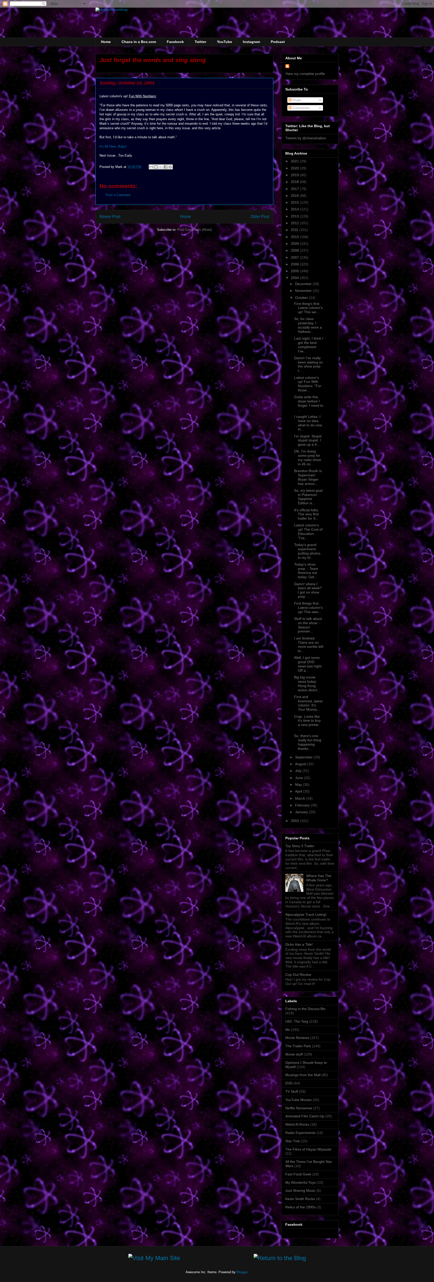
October (302, 298)
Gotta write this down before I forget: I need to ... (308, 403)
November (304, 291)
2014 (295, 209)
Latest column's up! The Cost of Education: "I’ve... (308, 531)
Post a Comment (118, 195)
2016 (295, 196)
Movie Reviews (297, 1038)
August (301, 764)
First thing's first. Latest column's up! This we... (308, 308)
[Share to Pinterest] (170, 166)
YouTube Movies (298, 1100)
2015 (295, 202)
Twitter (200, 42)
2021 (295, 161)
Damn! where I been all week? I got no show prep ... (308, 590)
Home (106, 42)
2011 (295, 230)
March (300, 798)
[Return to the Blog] (280, 1259)
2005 (295, 271)
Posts (296, 100)
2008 (295, 250)
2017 (295, 189)
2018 (295, 182)
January (302, 812)
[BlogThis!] (155, 166)
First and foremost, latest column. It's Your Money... (308, 703)
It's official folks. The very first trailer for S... (306, 514)
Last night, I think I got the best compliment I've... (308, 344)
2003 (295, 821)
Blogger (242, 1272)
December (304, 284)
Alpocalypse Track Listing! (306, 914)
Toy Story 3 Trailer (299, 846)
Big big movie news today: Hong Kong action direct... (307, 683)
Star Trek (292, 1141)
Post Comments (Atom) (194, 230)
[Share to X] (160, 166)
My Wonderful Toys (300, 1182)
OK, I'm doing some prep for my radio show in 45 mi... (307, 457)
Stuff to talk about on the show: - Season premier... (308, 625)
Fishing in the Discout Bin (305, 1009)
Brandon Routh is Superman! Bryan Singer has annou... (308, 477)
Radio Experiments (300, 1133)
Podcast (278, 42)
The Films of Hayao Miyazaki (308, 1149)
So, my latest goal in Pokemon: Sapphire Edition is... (308, 496)
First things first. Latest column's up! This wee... (308, 607)
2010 (295, 237)
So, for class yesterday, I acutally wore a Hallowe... (308, 325)
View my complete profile (305, 74)
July (298, 771)
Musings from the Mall (302, 1075)
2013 (295, 216)
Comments (300, 108)
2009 (295, 244)
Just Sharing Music (300, 1190)
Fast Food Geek (298, 1174)
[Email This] (151, 166)
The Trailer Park (298, 1046)
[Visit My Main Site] (154, 1259)
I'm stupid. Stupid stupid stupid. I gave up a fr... (307, 440)
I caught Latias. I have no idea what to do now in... (308, 423)
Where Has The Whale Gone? (318, 878)
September (304, 757)
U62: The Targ (296, 1021)
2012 (295, 223)
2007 (295, 257)
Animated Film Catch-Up (304, 1116)
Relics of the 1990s (300, 1207)
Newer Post (109, 216)
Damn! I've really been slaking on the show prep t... (308, 364)
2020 (295, 168)
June (299, 778)
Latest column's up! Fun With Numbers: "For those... (307, 384)
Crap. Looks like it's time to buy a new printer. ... (307, 722)
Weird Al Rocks (297, 1124)
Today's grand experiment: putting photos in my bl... (307, 551)
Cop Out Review (298, 975)
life (287, 1030)
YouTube (224, 42)
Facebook (175, 42)
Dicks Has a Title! (299, 944)
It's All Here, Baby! (113, 146)
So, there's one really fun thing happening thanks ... (307, 742)
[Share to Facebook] (165, 166)
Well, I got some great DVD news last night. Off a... (308, 664)
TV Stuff (291, 1091)
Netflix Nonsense (298, 1108)
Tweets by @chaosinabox (305, 138)
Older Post (259, 216)
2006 (295, 264)
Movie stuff (294, 1054)
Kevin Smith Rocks (300, 1199)
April (299, 791)
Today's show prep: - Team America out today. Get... (306, 570)
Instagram (251, 42)
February (303, 805)
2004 (295, 278)
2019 (295, 175)
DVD (289, 1083)
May (299, 785)
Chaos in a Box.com (139, 42)
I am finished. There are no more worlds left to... (308, 644)
